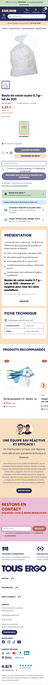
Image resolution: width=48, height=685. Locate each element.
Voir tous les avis (8, 670)
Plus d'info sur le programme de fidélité (15, 186)
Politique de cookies (37, 678)
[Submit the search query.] (10, 16)
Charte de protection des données (18, 678)
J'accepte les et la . (25, 169)
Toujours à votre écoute (13, 554)
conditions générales (24, 168)
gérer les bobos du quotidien (26, 245)
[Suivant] (43, 385)
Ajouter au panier (30, 150)
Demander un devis (30, 156)
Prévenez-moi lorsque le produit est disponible (24, 176)
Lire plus (24, 301)
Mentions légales (20, 675)
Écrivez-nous (24, 491)
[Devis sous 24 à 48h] (43, 194)
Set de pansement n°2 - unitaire (19, 399)
